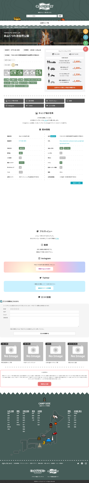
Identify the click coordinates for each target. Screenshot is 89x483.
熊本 (8, 420)
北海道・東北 (78, 411)
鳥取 (24, 418)
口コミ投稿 (52, 105)
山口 (24, 422)
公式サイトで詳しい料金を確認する (64, 87)
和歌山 (18, 424)
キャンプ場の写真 (13, 101)
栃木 (69, 424)
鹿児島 (9, 427)
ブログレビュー (53, 101)
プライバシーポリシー (24, 463)
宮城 (75, 420)
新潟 (39, 418)
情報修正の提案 (76, 183)
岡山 (24, 413)
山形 (75, 424)
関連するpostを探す (44, 269)
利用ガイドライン (33, 463)
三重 (33, 420)
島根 (24, 420)
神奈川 (69, 415)
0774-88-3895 (22, 141)
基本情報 (31, 101)
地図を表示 (53, 136)
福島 (75, 427)
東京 (69, 413)
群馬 (69, 427)
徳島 (24, 427)
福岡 (8, 413)
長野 (39, 415)
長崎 (8, 418)
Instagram (11, 105)
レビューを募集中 (59, 463)
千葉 (69, 420)
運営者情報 (16, 463)
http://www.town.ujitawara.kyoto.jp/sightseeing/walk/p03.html (72, 142)
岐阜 (33, 413)
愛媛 (24, 429)
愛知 (33, 418)
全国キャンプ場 (44, 23)
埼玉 (69, 418)
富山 (39, 420)
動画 (70, 101)
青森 (75, 415)
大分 (8, 422)
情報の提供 (40, 463)
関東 (69, 411)
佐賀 (8, 415)
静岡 (33, 415)
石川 (39, 422)
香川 (24, 424)
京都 (11, 27)
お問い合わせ (47, 463)
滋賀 (18, 420)
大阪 (18, 413)
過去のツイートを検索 (44, 288)
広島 (24, 415)
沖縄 (8, 429)
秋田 (75, 422)
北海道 (75, 413)
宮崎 (8, 424)
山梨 (39, 413)
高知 (24, 431)
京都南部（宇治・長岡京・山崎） (21, 27)
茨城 (69, 422)
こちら (45, 120)
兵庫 (18, 415)
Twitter (31, 105)
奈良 (18, 422)
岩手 (75, 418)
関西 (8, 27)
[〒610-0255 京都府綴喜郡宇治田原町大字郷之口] (85, 43)
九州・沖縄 (10, 411)
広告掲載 (53, 463)
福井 (39, 424)
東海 (33, 411)
